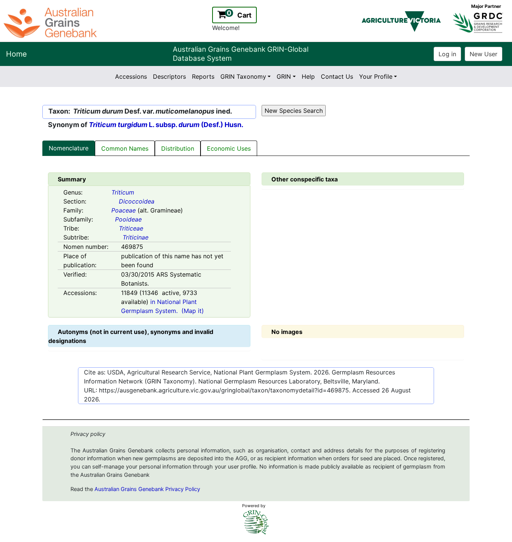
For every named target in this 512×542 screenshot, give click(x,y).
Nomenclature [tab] (68, 148)
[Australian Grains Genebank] (51, 22)
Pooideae (128, 219)
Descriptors (169, 76)
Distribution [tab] (177, 148)
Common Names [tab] (124, 148)
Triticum (122, 192)
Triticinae (135, 237)
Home (16, 53)
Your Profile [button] (375, 76)
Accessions (131, 76)
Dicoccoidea (136, 201)
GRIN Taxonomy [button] (243, 76)
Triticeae (131, 228)
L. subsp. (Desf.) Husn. (166, 125)
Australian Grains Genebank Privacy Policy (147, 489)
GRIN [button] (284, 76)
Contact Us (337, 76)
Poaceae (123, 210)
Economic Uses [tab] (229, 148)
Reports (203, 76)
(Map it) (192, 310)
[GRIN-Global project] (256, 522)
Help (308, 76)
